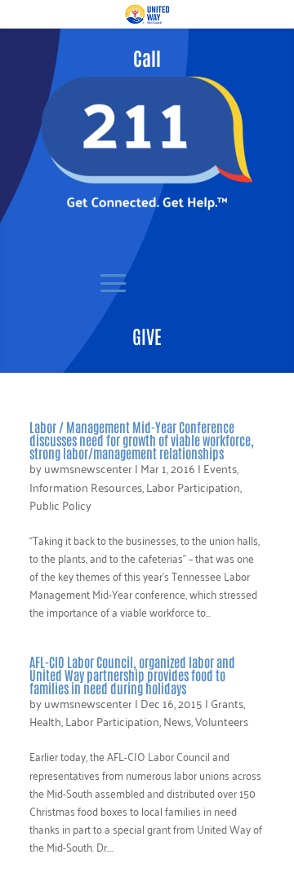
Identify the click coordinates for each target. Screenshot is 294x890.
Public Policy (60, 504)
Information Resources (85, 486)
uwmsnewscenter (88, 468)
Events (220, 468)
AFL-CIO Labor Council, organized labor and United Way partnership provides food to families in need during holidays (132, 674)
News (177, 721)
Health (45, 721)
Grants (227, 703)
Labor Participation (193, 486)
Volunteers (221, 721)
